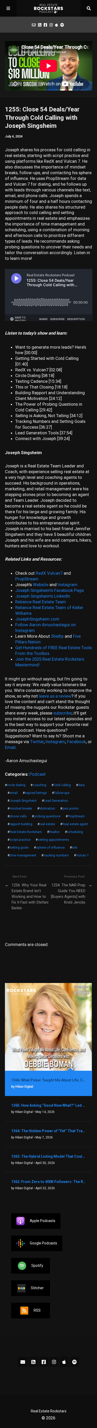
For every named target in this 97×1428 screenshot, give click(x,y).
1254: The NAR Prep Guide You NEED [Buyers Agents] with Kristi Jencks (68, 894)
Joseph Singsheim (23, 801)
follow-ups (62, 793)
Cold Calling (62, 785)
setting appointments (53, 840)
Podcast (37, 774)
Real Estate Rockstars (26, 832)
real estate (47, 824)
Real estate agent (75, 824)
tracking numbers (56, 855)
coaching (39, 785)
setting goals (19, 847)
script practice (20, 840)
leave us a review (55, 696)
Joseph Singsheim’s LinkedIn (42, 596)
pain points (70, 808)
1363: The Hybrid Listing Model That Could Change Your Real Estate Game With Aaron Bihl (48, 1156)
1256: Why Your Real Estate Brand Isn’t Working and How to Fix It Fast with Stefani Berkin (30, 896)
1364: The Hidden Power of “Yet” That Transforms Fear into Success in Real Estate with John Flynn (48, 1131)
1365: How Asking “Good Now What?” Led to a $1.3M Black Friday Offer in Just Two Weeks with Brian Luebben (48, 1105)
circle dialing (16, 785)
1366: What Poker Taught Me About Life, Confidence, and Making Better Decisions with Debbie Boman (48, 1080)
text (74, 847)
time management (23, 855)
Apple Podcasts (42, 1221)
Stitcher (37, 1288)
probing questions (47, 816)
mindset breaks (21, 808)
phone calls (18, 816)
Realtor (54, 832)
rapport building (21, 824)
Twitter (37, 741)
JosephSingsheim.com (37, 619)
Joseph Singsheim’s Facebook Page (49, 590)
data (81, 785)
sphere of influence (50, 847)
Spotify (37, 1265)
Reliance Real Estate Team (40, 601)
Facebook (76, 741)
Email (10, 747)
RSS (37, 1310)
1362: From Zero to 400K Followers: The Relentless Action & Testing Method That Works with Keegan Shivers (48, 1182)
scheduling (75, 832)
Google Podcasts (43, 1243)
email (14, 793)
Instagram (55, 741)
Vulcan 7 (82, 855)
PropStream (76, 816)
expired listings (36, 793)
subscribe (62, 713)
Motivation (47, 808)
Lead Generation (56, 801)
